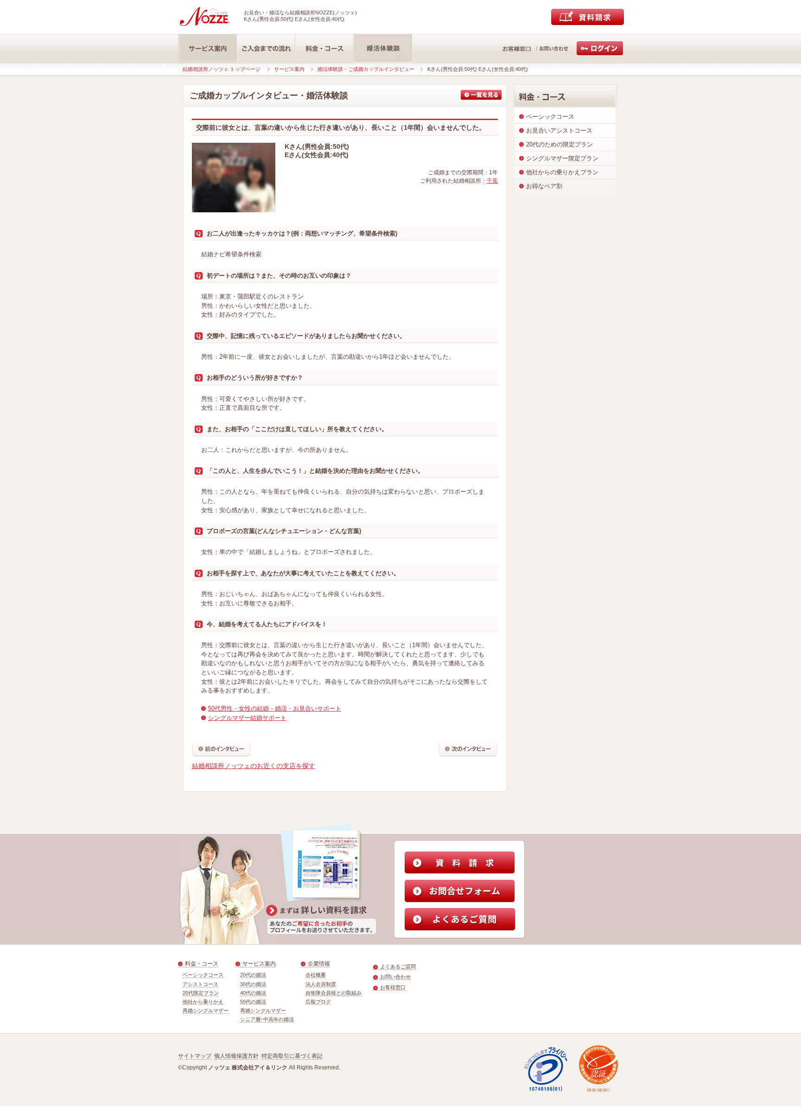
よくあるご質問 (398, 966)
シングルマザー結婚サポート (247, 717)
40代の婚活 (253, 993)
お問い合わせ (395, 976)
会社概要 (315, 975)
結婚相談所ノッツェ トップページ (222, 69)
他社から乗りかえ (203, 1001)
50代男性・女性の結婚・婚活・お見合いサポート (274, 708)
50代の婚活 (253, 1001)
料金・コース (201, 963)
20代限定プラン (201, 993)
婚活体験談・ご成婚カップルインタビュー (366, 69)
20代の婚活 (253, 975)
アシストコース (200, 984)
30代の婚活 (253, 984)
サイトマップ (194, 1056)
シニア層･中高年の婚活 (267, 1019)
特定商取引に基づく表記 (292, 1056)
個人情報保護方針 (236, 1056)
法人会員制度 (320, 984)
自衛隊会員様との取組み (333, 993)
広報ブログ (318, 1001)
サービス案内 (289, 69)
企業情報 (319, 963)
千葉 (492, 181)
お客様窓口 (393, 987)
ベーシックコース (203, 975)
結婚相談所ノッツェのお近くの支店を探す (253, 765)
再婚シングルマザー (206, 1010)
